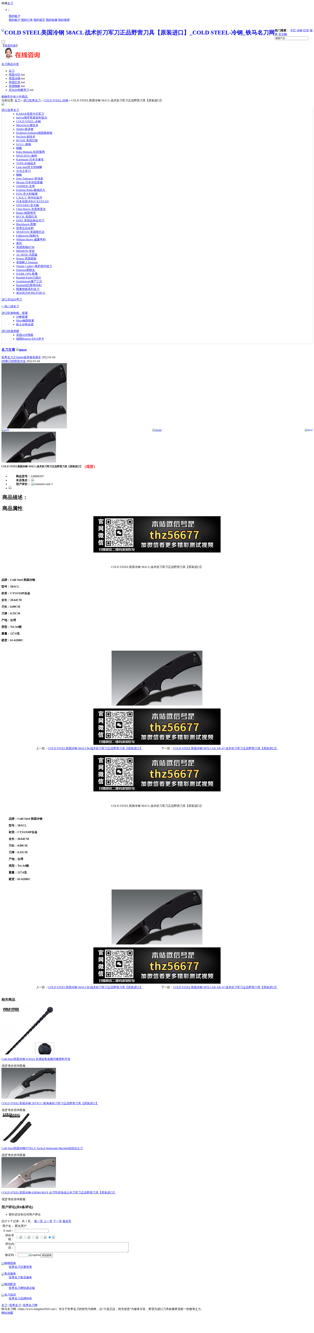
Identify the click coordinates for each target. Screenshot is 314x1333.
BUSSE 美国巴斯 (27, 140)
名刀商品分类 (10, 64)
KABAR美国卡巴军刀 (30, 113)
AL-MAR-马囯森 (26, 254)
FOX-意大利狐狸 (27, 193)
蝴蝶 (19, 148)
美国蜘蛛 (14, 86)
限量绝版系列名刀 (27, 289)
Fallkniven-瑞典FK (27, 235)
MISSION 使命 (25, 250)
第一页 (38, 1221)
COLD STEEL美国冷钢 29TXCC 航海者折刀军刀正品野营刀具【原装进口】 (49, 1103)
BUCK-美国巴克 (26, 216)
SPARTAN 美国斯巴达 (30, 231)
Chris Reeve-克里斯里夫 (31, 209)
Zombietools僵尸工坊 (29, 281)
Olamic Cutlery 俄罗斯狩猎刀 (34, 266)
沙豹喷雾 (22, 316)
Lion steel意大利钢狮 (29, 167)
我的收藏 (51, 19)
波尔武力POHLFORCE (30, 292)
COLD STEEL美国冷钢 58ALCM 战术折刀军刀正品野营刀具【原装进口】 (95, 748)
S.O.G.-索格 (23, 144)
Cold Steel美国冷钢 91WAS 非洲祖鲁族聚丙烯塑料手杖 (36, 1059)
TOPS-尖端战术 (26, 163)
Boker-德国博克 (26, 212)
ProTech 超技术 (25, 136)
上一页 (48, 1221)
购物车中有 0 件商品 (14, 96)
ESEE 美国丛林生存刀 (30, 220)
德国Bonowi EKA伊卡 (30, 338)
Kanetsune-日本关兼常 (30, 159)
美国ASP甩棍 (24, 334)
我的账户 (14, 16)
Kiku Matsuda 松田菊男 (30, 151)
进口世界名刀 (32, 100)
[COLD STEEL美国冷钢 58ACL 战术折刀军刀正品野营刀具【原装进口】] (34, 427)
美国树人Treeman (27, 262)
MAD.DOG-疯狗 (26, 155)
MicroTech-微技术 (27, 125)
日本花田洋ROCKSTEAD (32, 201)
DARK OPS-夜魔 (27, 273)
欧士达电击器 (25, 324)
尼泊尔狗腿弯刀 (19, 89)
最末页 (67, 1221)
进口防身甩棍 (10, 331)
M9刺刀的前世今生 (13, 361)
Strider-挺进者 (24, 129)
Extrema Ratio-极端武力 (30, 190)
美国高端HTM (25, 247)
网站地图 (7, 1312)
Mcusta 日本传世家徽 (29, 182)
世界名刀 (15, 1305)
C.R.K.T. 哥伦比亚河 (29, 197)
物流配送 (10, 1284)
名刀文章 (8, 350)
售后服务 (10, 1273)
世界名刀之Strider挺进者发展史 (21, 357)
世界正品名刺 (25, 228)
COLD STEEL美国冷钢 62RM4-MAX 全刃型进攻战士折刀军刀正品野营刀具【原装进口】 (58, 1192)
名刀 (10, 3)
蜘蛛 (19, 174)
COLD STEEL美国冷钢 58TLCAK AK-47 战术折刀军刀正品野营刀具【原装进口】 (225, 748)
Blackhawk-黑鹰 (26, 224)
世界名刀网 (30, 1305)
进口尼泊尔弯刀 (12, 299)
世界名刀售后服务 (20, 1277)
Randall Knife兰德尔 (28, 277)
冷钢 (299, 30)
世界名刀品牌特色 (20, 1298)
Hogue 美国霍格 (26, 258)
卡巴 (293, 30)
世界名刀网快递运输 (22, 1287)
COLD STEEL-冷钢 (56, 100)
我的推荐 (64, 19)
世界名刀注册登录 (20, 1266)
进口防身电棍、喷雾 (15, 313)
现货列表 (10, 45)
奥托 (19, 243)
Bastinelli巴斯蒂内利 (28, 285)
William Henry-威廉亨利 (31, 239)
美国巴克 (14, 82)
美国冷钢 (14, 78)
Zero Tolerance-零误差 (29, 178)
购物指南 (10, 1263)
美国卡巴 (14, 74)
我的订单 (27, 19)
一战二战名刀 (10, 306)
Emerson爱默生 (25, 270)
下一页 (57, 1221)
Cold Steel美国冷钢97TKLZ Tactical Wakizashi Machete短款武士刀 (42, 1148)
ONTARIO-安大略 (27, 205)
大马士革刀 (23, 170)
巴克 (306, 30)
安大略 (282, 34)
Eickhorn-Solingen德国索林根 (34, 132)
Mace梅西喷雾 (25, 320)
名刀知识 (10, 1294)
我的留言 (39, 19)
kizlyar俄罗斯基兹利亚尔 (31, 117)
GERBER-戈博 (25, 186)
